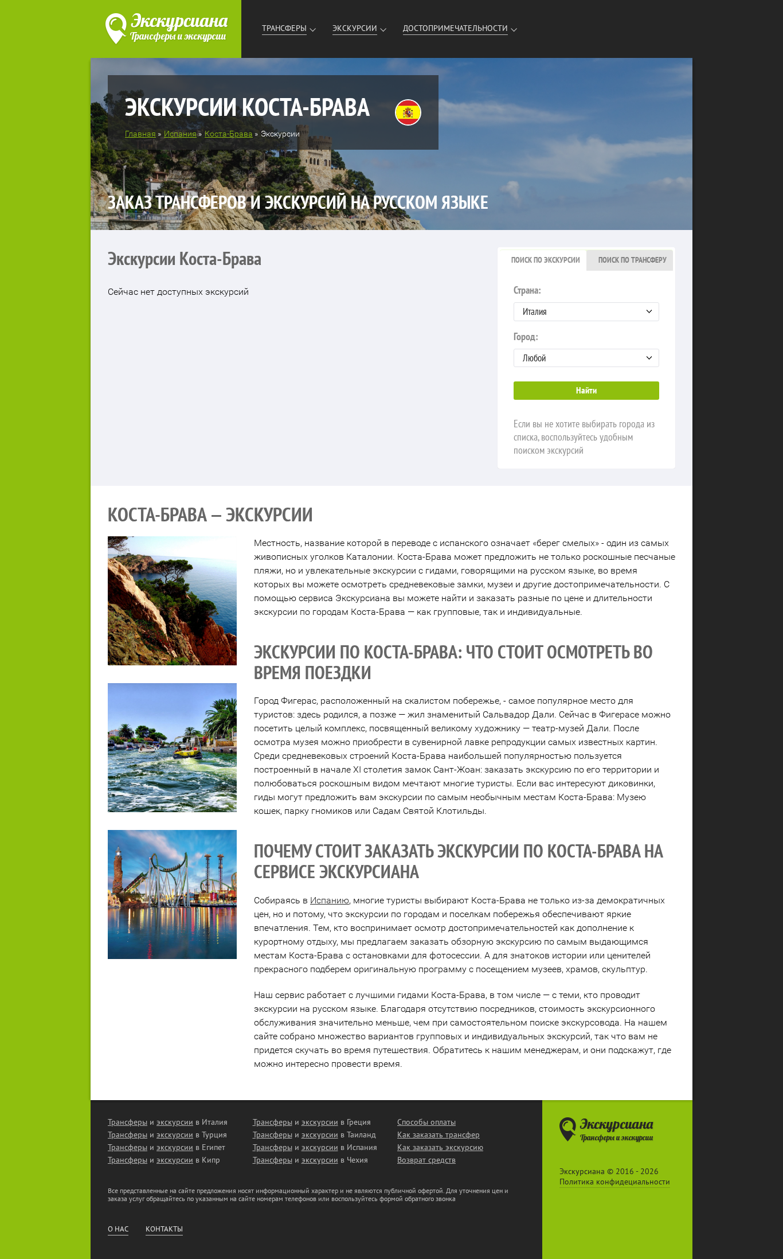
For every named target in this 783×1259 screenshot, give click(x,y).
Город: (526, 336)
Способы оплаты (426, 1122)
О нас (118, 1229)
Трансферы (284, 28)
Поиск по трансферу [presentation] (632, 260)
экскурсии (174, 1122)
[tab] (543, 260)
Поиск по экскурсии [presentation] (545, 260)
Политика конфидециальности (614, 1181)
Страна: (527, 290)
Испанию (329, 900)
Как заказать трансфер (438, 1134)
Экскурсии (354, 28)
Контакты (164, 1229)
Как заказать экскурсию (440, 1147)
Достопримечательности (455, 28)
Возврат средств (426, 1160)
